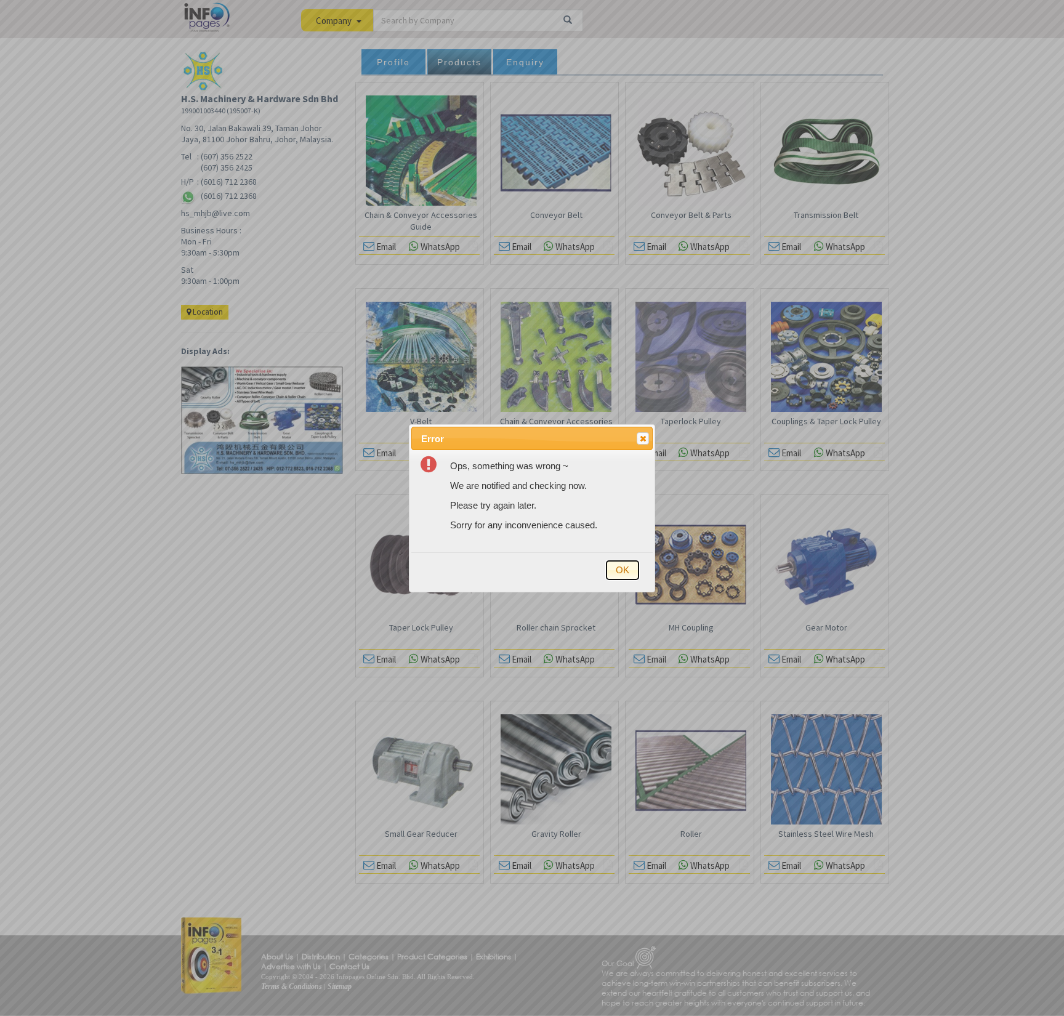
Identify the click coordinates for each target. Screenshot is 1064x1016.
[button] (643, 438)
